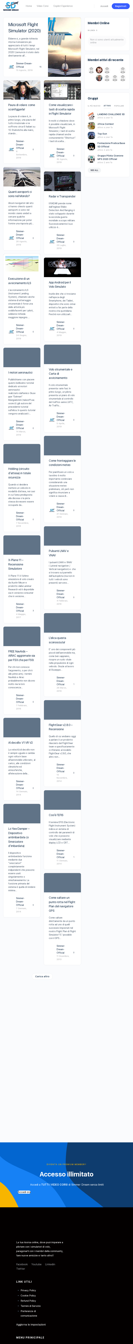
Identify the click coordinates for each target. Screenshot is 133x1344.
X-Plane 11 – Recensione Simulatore (15, 564)
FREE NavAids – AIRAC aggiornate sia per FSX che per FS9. (21, 656)
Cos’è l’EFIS (56, 815)
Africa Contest (105, 124)
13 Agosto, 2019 (24, 70)
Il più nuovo (94, 106)
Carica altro (42, 976)
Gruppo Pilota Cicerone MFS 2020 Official (110, 157)
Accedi (104, 6)
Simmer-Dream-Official (20, 144)
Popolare (119, 106)
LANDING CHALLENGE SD (111, 114)
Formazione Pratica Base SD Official (111, 145)
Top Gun (102, 133)
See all (94, 170)
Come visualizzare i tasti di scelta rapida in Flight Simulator (62, 109)
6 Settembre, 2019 (21, 154)
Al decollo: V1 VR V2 (20, 742)
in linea (92, 30)
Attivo (107, 106)
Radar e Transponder (62, 196)
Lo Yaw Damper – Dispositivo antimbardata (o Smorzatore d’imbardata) (18, 837)
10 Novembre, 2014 (62, 778)
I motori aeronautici (20, 372)
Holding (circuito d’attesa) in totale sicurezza (19, 473)
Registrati (120, 6)
